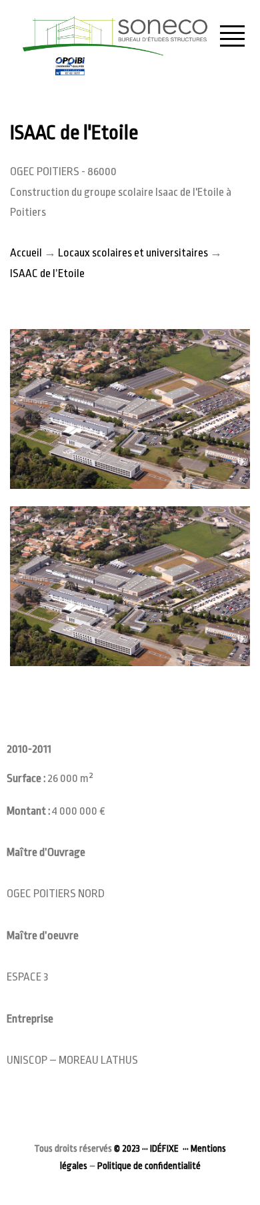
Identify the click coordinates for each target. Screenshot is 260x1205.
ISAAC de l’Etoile (47, 273)
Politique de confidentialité (149, 1165)
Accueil (26, 252)
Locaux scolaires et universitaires (133, 252)
